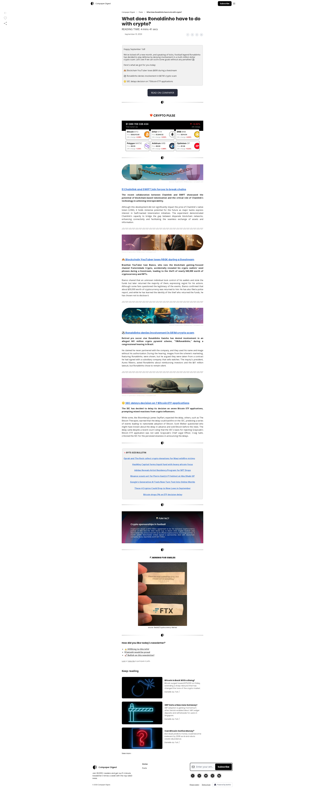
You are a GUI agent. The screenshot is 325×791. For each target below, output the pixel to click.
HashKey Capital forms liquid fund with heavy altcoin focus (162, 464)
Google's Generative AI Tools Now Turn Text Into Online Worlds (162, 482)
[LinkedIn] (199, 776)
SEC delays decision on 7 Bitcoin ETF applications (157, 403)
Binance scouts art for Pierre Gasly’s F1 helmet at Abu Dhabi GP (162, 476)
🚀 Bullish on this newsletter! (139, 655)
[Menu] (234, 3)
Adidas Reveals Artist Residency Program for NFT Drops (162, 470)
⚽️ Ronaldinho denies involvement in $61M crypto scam (158, 332)
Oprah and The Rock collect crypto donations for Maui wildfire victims (159, 458)
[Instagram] (212, 776)
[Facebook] (206, 776)
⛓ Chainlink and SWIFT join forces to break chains (154, 189)
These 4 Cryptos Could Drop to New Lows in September (162, 488)
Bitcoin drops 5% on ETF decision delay (162, 494)
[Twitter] (193, 776)
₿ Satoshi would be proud (137, 652)
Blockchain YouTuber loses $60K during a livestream (159, 259)
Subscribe (224, 3)
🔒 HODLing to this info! (137, 649)
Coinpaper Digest (128, 12)
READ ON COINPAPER (162, 92)
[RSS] (219, 776)
